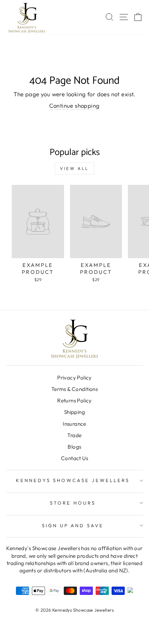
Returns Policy (74, 400)
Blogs (74, 446)
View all (74, 168)
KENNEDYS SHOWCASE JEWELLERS (72, 480)
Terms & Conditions (74, 389)
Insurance (74, 423)
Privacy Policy (74, 377)
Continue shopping (74, 105)
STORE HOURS (73, 503)
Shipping (74, 412)
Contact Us (74, 458)
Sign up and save (73, 525)
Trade (74, 435)
